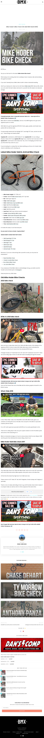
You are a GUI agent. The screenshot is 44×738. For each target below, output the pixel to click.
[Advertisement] (22, 13)
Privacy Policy (6, 732)
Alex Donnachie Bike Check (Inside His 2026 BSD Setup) (16, 670)
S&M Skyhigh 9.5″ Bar (8, 240)
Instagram (19, 270)
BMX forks (16, 205)
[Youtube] (22, 552)
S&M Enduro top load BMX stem (15, 203)
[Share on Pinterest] (22, 530)
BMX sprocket (20, 217)
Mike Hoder (28, 86)
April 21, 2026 (22, 29)
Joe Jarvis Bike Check (8, 264)
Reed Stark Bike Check (9, 258)
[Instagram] (21, 631)
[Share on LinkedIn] (25, 530)
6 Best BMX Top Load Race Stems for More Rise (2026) (10, 624)
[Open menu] (1, 1)
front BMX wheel (24, 219)
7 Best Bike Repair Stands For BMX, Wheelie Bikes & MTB (16, 693)
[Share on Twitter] (19, 530)
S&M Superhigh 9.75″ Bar (9, 238)
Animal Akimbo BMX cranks (15, 213)
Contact (18, 733)
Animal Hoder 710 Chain (9, 249)
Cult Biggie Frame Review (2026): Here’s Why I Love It (34, 624)
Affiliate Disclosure (29, 732)
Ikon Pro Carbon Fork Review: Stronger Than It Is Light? (16, 687)
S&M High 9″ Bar (7, 242)
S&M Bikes (16, 120)
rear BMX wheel (24, 222)
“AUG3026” (12, 664)
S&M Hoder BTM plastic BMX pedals (17, 215)
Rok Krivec (3, 69)
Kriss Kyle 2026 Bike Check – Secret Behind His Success (16, 676)
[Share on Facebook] (17, 530)
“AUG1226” (12, 661)
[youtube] (23, 735)
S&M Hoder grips (11, 201)
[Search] (42, 2)
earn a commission (33, 495)
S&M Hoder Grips (7, 244)
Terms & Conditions (17, 732)
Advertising (25, 733)
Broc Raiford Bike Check (9, 262)
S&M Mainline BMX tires (12, 224)
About (37, 732)
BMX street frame (16, 196)
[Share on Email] (27, 530)
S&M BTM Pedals (7, 247)
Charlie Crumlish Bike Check (10, 260)
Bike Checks (22, 24)
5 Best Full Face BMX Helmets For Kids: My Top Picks (15, 682)
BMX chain (17, 207)
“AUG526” (10, 659)
